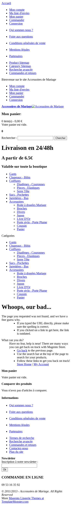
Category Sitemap (20, 66)
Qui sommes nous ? (21, 30)
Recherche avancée (21, 69)
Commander (16, 20)
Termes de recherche (21, 438)
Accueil (6, 3)
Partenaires (15, 56)
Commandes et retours (22, 73)
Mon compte (17, 9)
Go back (22, 350)
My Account (41, 364)
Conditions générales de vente (27, 43)
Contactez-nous (18, 448)
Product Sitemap (19, 62)
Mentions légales (19, 49)
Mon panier (16, 16)
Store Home (24, 364)
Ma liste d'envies (19, 13)
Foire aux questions (21, 36)
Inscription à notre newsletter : (20, 461)
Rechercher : (9, 137)
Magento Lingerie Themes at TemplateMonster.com (23, 500)
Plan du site (16, 451)
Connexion (16, 23)
